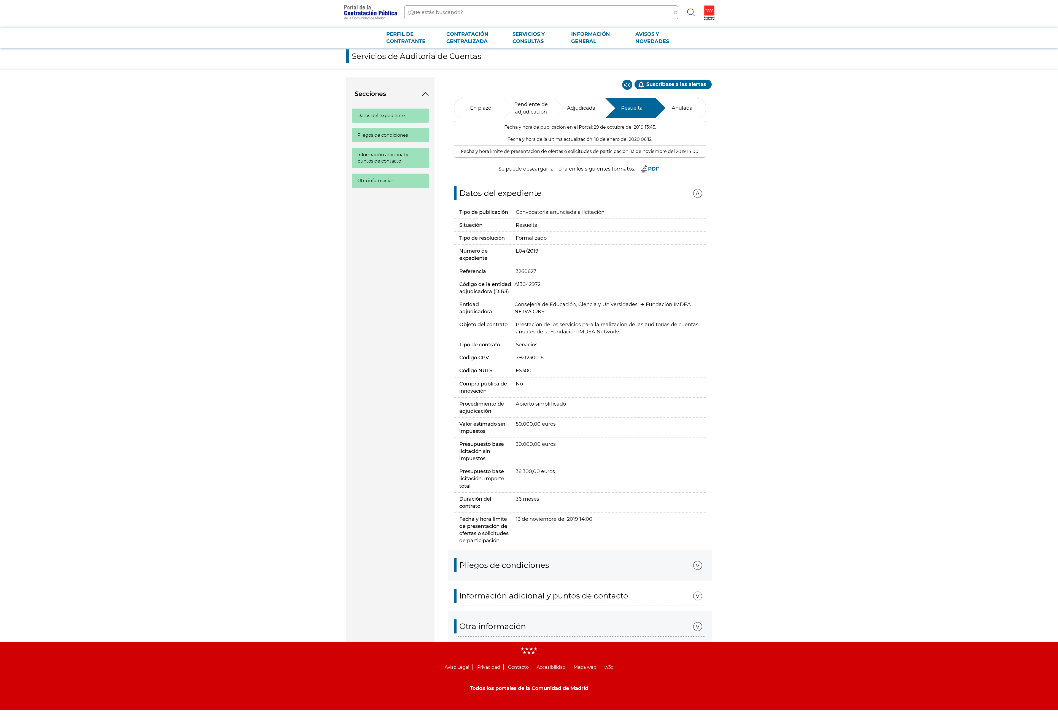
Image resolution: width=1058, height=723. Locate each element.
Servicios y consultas (528, 37)
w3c (608, 667)
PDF (653, 169)
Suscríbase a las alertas (676, 84)
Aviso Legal (457, 667)
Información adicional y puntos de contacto (382, 158)
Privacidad (488, 667)
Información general (590, 37)
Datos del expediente (381, 115)
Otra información (376, 180)
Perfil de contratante (405, 37)
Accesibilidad (551, 667)
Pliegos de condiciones (382, 135)
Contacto (518, 667)
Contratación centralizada (467, 37)
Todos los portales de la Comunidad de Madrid (529, 688)
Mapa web (585, 667)
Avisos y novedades (652, 37)
